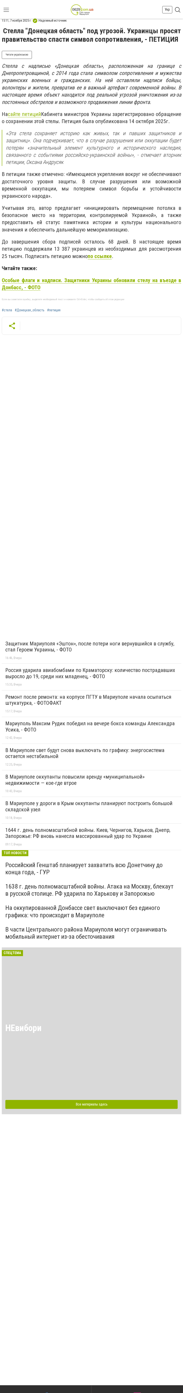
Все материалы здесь (92, 1104)
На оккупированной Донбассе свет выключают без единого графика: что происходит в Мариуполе (82, 911)
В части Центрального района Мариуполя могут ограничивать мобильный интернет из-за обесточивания (86, 933)
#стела (7, 310)
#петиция (53, 310)
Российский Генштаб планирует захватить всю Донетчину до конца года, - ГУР (84, 868)
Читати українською (17, 54)
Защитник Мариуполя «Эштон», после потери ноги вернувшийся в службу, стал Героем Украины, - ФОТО (89, 647)
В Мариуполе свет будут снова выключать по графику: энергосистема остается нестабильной (84, 753)
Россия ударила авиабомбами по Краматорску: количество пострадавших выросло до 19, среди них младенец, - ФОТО (90, 673)
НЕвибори (23, 1028)
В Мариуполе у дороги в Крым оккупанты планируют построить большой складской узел (89, 806)
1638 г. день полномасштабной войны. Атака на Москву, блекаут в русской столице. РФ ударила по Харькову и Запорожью (89, 890)
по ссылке (100, 256)
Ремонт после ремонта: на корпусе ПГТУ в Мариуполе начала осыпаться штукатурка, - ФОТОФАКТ (88, 700)
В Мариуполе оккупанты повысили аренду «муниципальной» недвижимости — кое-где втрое (75, 780)
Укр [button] (167, 9)
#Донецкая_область (29, 310)
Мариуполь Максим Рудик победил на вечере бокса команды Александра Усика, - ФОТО (90, 726)
